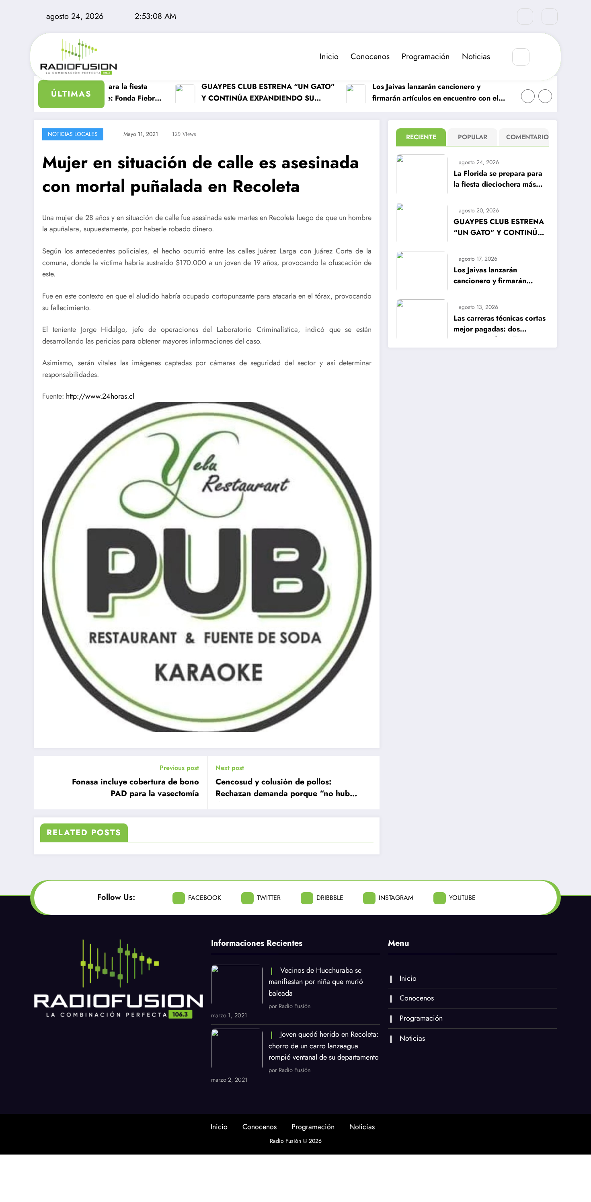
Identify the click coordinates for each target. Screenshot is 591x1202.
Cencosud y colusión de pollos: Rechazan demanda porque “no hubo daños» (285, 788)
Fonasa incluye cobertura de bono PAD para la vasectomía (135, 787)
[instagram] (550, 16)
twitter (269, 897)
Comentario (525, 137)
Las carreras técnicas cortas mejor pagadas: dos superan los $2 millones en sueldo (500, 325)
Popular (472, 137)
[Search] (520, 57)
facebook (204, 897)
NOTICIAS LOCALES (73, 134)
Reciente (421, 137)
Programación (426, 56)
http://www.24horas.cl (100, 396)
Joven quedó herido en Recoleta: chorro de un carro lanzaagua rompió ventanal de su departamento (324, 1046)
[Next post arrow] (368, 782)
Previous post (179, 768)
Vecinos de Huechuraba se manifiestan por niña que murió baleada (316, 982)
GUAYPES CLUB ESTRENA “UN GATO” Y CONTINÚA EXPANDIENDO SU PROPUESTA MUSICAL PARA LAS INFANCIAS (257, 93)
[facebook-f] (525, 16)
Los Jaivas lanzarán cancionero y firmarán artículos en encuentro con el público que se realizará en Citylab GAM (425, 93)
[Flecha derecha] (545, 96)
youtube (462, 897)
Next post (229, 768)
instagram (396, 897)
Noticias (476, 56)
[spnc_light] (545, 57)
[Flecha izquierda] (527, 96)
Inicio (329, 56)
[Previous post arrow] (45, 782)
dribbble (329, 897)
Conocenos (370, 56)
